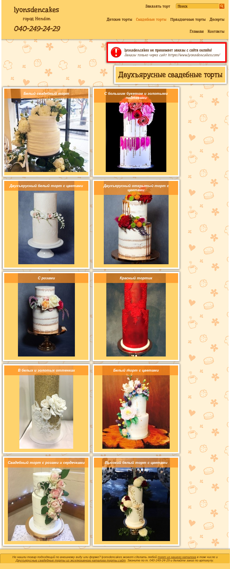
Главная (197, 31)
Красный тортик (136, 278)
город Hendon (36, 18)
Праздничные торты (188, 19)
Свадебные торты (151, 19)
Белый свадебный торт (46, 93)
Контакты (216, 31)
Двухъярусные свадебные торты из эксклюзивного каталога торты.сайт (71, 560)
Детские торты (119, 19)
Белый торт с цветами (136, 370)
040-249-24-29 (36, 29)
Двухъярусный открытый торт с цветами (136, 188)
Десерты (217, 19)
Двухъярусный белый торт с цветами (46, 186)
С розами (46, 278)
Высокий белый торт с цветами (136, 463)
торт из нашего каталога (177, 557)
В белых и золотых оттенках (46, 370)
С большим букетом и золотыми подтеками (136, 95)
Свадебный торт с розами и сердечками (46, 463)
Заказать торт (157, 6)
